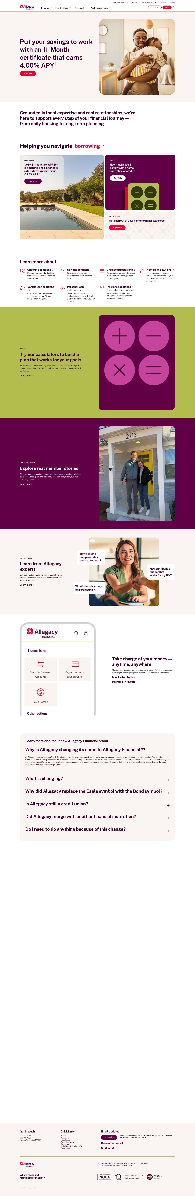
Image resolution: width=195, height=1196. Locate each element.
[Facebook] (113, 1148)
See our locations (29, 919)
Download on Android (123, 681)
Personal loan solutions (75, 288)
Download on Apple (122, 677)
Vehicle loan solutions (40, 286)
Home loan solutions (159, 269)
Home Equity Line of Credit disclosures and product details (69, 1106)
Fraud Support (66, 1140)
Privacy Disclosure (67, 1142)
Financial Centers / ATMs (149, 3)
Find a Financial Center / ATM (71, 1146)
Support (163, 3)
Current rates (65, 1144)
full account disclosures (149, 1100)
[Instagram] (102, 1148)
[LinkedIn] (106, 1148)
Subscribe (109, 1137)
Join (167, 7)
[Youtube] (109, 1148)
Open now (27, 73)
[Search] (173, 7)
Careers (172, 3)
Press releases (66, 1148)
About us (134, 3)
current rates (129, 1100)
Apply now (117, 227)
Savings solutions (78, 269)
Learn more (33, 181)
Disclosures (65, 1138)
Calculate (118, 178)
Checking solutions (39, 269)
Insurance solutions (119, 286)
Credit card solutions (120, 269)
